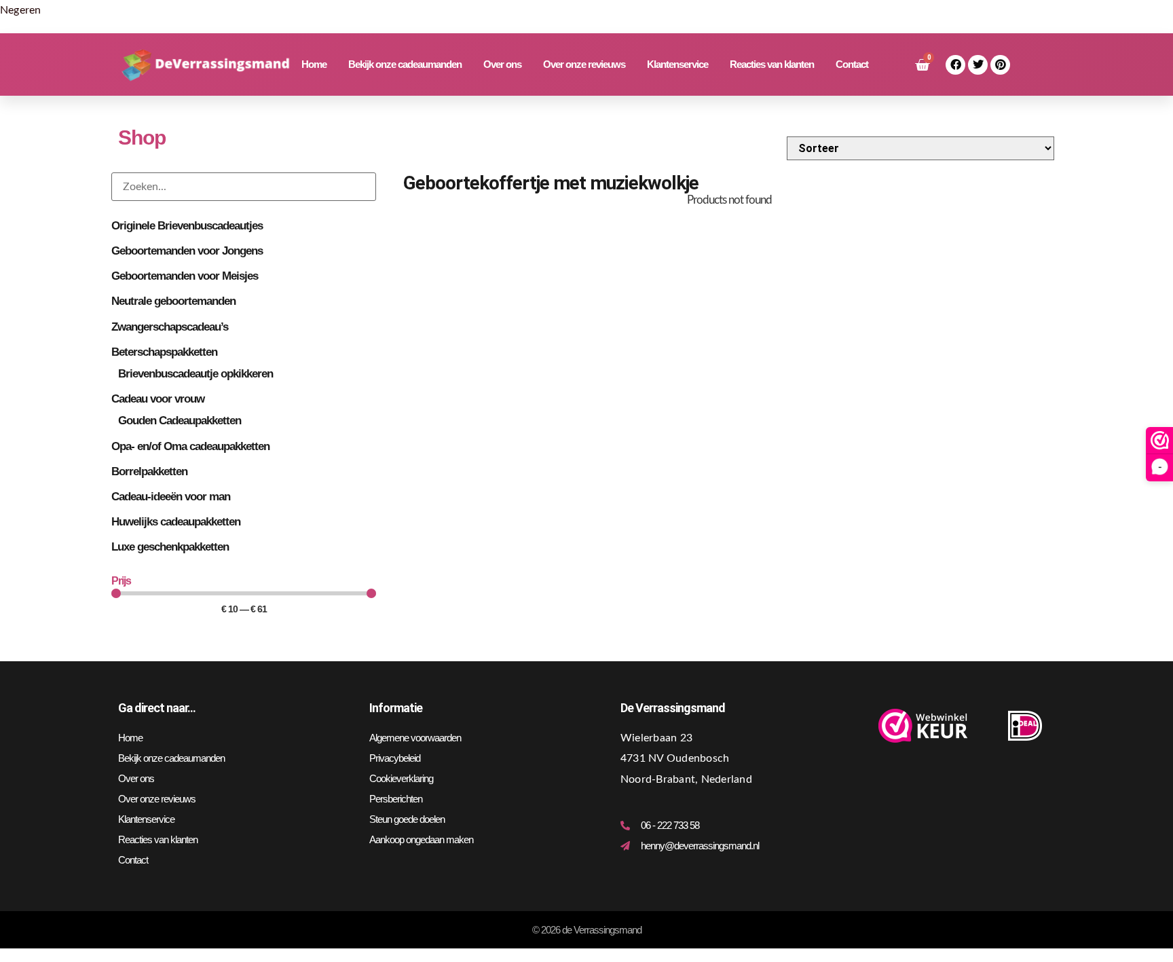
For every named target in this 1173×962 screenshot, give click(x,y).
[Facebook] (955, 65)
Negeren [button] (20, 10)
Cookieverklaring (401, 778)
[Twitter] (978, 65)
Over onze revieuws (584, 64)
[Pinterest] (1000, 65)
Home (314, 64)
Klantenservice (677, 64)
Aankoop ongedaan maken (421, 839)
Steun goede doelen (407, 819)
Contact (852, 64)
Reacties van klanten (772, 64)
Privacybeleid (394, 758)
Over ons (502, 64)
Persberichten (395, 798)
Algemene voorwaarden (415, 737)
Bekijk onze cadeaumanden (405, 64)
